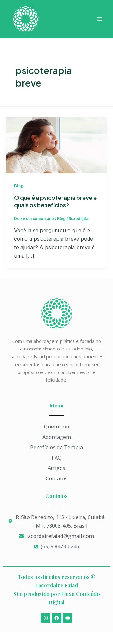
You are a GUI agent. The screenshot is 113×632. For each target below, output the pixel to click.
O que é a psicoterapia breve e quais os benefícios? (55, 201)
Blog (19, 185)
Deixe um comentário (34, 218)
